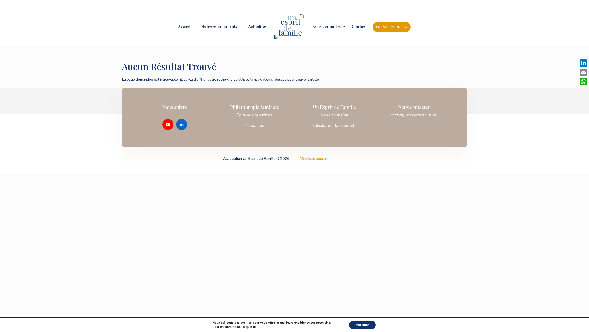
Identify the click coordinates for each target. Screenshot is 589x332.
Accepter (362, 325)
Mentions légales (314, 158)
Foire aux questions (254, 115)
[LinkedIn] (583, 63)
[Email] (583, 72)
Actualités (257, 27)
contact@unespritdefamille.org (414, 115)
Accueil (184, 27)
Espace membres (391, 27)
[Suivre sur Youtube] (167, 124)
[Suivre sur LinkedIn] (181, 124)
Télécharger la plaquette (334, 125)
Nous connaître (326, 27)
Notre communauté (217, 27)
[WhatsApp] (583, 81)
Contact (359, 27)
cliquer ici (249, 327)
